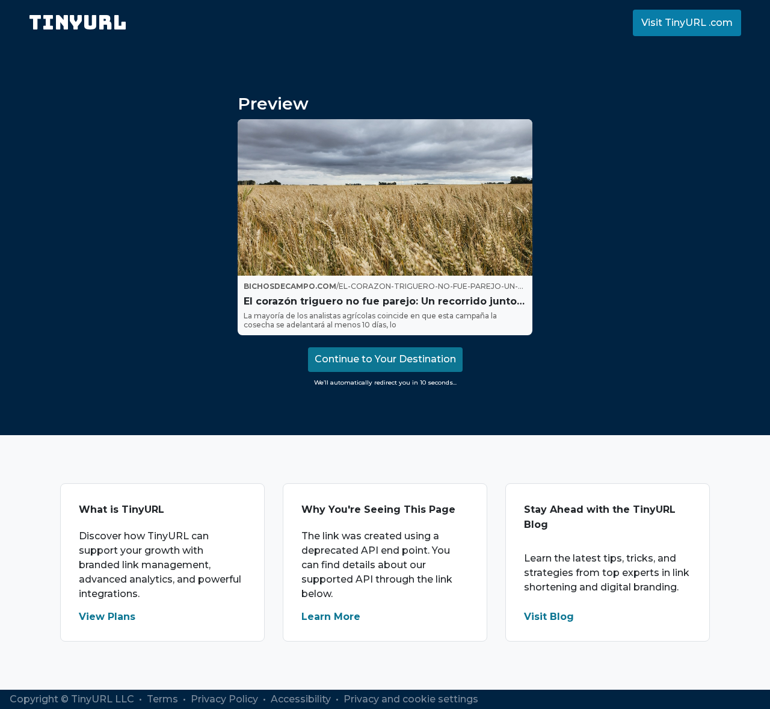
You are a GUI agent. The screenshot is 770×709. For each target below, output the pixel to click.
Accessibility (302, 699)
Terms (163, 699)
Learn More (330, 616)
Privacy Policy (225, 699)
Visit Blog (549, 616)
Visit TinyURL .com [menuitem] (687, 22)
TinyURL (78, 23)
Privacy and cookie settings (410, 699)
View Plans (107, 616)
